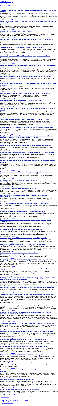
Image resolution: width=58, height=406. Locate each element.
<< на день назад (5, 397)
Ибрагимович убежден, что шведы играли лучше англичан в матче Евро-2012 (26, 331)
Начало (2, 400)
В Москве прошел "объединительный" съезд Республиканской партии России (27, 152)
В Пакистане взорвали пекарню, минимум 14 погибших (19, 253)
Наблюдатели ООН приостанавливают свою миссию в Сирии (21, 100)
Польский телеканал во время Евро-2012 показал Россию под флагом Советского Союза (28, 66)
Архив (10, 400)
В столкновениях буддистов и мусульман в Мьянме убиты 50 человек (24, 203)
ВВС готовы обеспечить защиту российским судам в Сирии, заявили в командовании (24, 195)
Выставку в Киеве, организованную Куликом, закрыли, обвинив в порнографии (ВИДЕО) (27, 161)
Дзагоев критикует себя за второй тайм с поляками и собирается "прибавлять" (27, 323)
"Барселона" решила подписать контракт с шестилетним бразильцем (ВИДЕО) (27, 294)
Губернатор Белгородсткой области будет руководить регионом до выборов (26, 260)
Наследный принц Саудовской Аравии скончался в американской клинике (25, 145)
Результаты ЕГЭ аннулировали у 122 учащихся (16, 31)
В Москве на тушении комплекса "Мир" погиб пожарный (19, 389)
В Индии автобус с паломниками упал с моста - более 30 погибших (23, 340)
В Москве (10, 401)
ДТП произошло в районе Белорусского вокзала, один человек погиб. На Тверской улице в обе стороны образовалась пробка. (27, 365)
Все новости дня (5, 5)
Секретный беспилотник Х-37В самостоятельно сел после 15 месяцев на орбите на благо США (28, 22)
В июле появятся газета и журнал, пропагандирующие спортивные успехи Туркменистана (25, 220)
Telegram (25, 400)
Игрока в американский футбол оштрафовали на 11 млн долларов (22, 355)
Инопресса (16, 401)
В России (13, 37)
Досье (6, 400)
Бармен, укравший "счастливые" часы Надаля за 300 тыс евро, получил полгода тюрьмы (27, 268)
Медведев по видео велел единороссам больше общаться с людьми (23, 211)
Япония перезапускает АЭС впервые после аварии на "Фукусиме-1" (23, 238)
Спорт (12, 19)
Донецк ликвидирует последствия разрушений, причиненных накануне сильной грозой (27, 109)
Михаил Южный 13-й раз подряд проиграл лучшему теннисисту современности (27, 127)
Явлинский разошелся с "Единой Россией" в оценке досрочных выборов (25, 56)
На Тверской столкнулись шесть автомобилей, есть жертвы (20, 363)
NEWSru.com (6, 2)
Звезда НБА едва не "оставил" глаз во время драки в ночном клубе (23, 245)
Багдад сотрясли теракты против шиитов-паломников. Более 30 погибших (25, 76)
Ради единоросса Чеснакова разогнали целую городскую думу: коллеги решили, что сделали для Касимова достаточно (27, 278)
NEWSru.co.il (4, 401)
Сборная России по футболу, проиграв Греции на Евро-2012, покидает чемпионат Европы (28, 10)
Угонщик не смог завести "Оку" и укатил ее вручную (18, 188)
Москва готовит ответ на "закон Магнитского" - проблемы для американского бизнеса (26, 370)
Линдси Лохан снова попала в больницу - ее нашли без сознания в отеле (25, 304)
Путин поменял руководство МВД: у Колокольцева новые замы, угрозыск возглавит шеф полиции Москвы (25, 313)
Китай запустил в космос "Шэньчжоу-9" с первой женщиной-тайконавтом (25, 172)
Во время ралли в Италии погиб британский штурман (18, 180)
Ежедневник (16, 400)
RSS (21, 400)
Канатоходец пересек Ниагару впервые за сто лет (17, 379)
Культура (13, 170)
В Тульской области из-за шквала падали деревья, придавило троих (23, 346)
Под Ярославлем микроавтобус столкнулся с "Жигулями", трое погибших (25, 93)
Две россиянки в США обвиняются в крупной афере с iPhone (21, 47)
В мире (12, 29)
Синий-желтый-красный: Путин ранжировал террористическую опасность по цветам (26, 40)
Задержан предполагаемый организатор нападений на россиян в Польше (25, 119)
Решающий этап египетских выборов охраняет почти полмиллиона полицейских (27, 287)
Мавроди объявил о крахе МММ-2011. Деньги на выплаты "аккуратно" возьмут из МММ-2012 (28, 84)
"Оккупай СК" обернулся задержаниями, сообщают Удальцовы (21, 229)
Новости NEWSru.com (7, 403)
